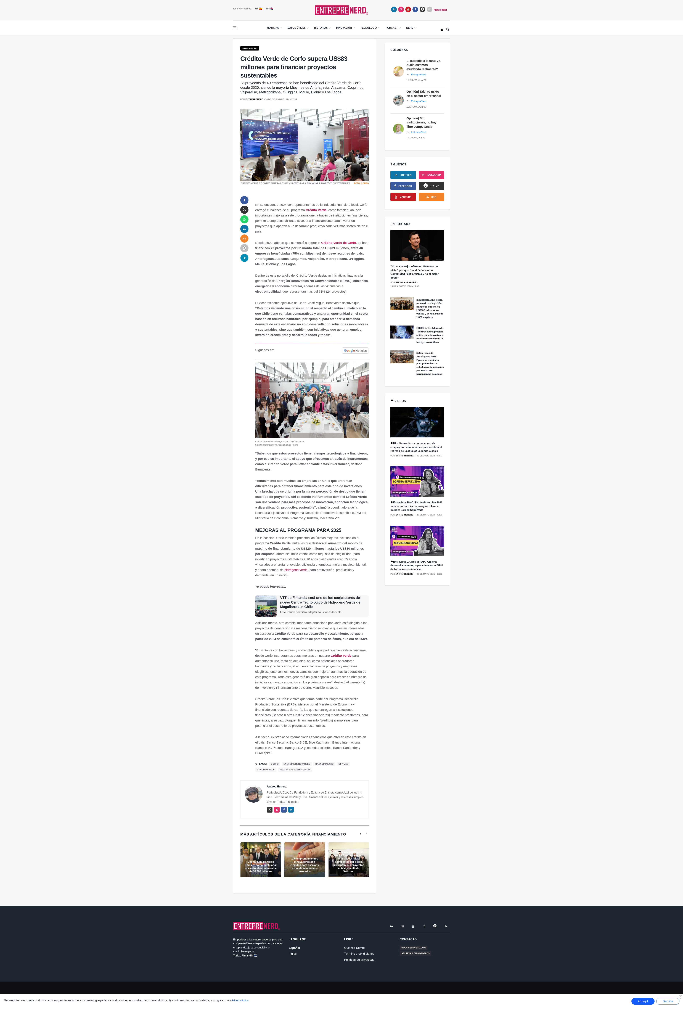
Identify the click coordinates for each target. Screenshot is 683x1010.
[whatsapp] (244, 219)
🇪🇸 (258, 8)
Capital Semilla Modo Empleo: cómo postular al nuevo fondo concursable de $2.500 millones (261, 866)
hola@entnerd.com (413, 947)
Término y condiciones (359, 953)
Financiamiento (249, 48)
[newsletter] (429, 9)
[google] (422, 9)
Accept (643, 1001)
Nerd (409, 27)
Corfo (275, 764)
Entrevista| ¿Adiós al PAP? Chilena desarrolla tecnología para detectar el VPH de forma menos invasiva (416, 565)
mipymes (343, 764)
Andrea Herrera (276, 786)
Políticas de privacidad (359, 959)
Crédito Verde (316, 210)
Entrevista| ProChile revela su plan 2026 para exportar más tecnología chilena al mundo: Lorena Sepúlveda (416, 506)
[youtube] (408, 9)
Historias (321, 27)
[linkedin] (394, 9)
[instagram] (401, 9)
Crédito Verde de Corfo (338, 243)
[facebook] (415, 9)
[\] (417, 245)
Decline (668, 1001)
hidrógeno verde (296, 570)
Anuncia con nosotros (415, 953)
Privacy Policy (240, 1000)
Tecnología (368, 27)
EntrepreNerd (254, 99)
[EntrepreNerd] (341, 9)
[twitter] (244, 210)
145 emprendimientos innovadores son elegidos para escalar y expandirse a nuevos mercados (304, 865)
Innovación (344, 27)
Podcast (392, 27)
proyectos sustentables (295, 769)
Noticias (273, 27)
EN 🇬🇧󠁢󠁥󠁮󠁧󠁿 (269, 8)
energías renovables (297, 764)
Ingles (293, 953)
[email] (244, 238)
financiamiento (324, 764)
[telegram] (244, 258)
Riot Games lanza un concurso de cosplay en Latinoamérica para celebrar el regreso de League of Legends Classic (416, 447)
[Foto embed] (312, 400)
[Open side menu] (234, 28)
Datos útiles (296, 27)
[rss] (446, 926)
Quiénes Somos (242, 8)
